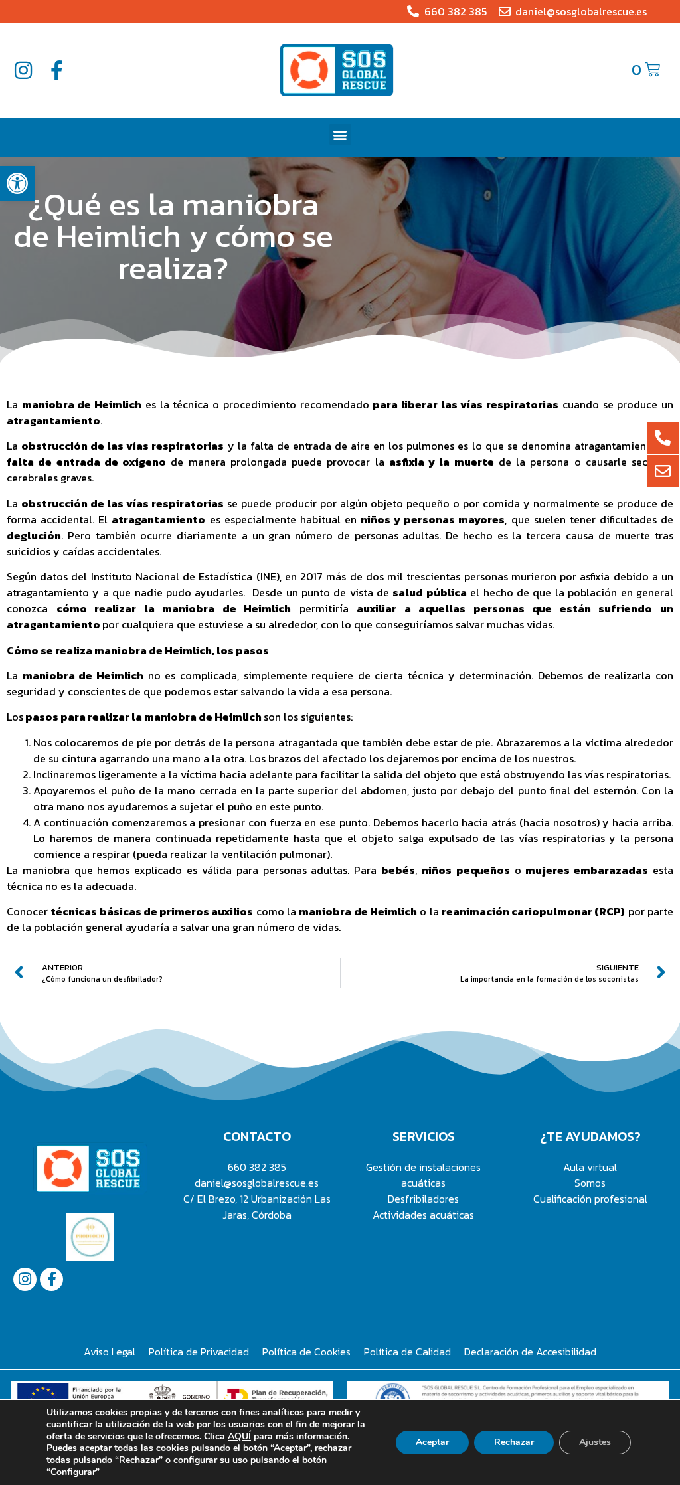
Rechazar (514, 1442)
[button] (17, 183)
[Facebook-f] (56, 70)
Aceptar (432, 1442)
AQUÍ (239, 1436)
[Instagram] (23, 70)
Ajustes (595, 1442)
